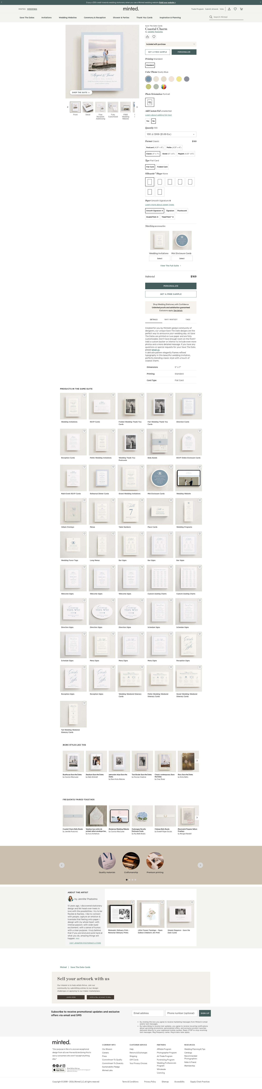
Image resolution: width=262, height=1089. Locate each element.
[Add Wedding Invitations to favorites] (84, 395)
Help (131, 1049)
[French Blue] (186, 79)
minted (22, 9)
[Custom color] (163, 86)
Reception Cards (68, 458)
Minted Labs (107, 1070)
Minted (63, 967)
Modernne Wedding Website (119, 829)
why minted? (170, 319)
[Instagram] (64, 1065)
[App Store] (58, 1071)
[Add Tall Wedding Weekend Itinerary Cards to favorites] (84, 703)
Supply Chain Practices (200, 1081)
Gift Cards (134, 1059)
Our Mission (107, 1049)
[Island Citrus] (179, 79)
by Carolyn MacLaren (70, 777)
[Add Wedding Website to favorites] (199, 466)
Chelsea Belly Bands (162, 829)
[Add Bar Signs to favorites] (142, 533)
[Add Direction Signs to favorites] (84, 600)
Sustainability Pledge (111, 1066)
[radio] (150, 65)
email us (156, 350)
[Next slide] (137, 107)
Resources (189, 1045)
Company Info (109, 1045)
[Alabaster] (156, 79)
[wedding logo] (131, 8)
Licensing (161, 1072)
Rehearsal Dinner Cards (99, 494)
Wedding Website (183, 494)
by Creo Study (160, 779)
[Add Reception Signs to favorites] (199, 633)
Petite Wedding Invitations (100, 458)
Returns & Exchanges (138, 1052)
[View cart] (241, 9)
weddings (32, 9)
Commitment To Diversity (112, 1063)
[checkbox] (160, 258)
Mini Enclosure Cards (156, 494)
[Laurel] (156, 86)
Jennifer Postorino (155, 32)
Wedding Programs (184, 527)
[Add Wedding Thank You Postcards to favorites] (142, 431)
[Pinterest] (57, 1065)
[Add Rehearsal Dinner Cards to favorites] (113, 466)
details (154, 319)
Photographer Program (167, 1052)
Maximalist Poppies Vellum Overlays (187, 830)
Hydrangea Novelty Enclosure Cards (139, 830)
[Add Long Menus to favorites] (113, 533)
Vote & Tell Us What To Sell (100, 997)
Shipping (133, 1056)
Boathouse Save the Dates (72, 774)
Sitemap (165, 1081)
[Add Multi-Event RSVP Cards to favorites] (84, 466)
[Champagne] (171, 79)
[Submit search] (211, 17)
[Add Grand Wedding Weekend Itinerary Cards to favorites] (199, 667)
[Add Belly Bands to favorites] (171, 431)
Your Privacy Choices (138, 1063)
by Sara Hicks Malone (117, 779)
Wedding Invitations (69, 422)
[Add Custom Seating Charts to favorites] (171, 567)
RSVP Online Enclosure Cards (188, 458)
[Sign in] (229, 9)
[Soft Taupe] (163, 79)
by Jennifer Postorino (70, 831)
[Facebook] (54, 1065)
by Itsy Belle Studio (138, 833)
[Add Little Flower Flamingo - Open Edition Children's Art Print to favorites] (162, 902)
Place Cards (152, 527)
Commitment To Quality (112, 1059)
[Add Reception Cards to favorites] (84, 431)
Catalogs (188, 1052)
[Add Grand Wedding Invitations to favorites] (142, 466)
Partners (161, 1045)
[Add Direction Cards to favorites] (199, 395)
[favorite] (154, 37)
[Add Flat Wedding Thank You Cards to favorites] (171, 395)
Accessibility (179, 1081)
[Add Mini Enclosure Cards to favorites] (171, 466)
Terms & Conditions (130, 1081)
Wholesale (161, 1069)
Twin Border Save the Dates (142, 774)
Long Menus (95, 560)
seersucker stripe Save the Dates (118, 775)
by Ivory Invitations (92, 833)
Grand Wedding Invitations (129, 494)
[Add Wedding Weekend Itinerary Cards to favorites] (142, 667)
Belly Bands (152, 458)
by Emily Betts (183, 777)
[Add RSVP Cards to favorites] (113, 395)
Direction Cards (182, 422)
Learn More (71, 997)
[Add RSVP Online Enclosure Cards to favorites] (199, 431)
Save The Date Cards (153, 26)
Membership (189, 1065)
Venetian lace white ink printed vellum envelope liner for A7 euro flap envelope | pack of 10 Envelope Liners (96, 830)
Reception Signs (183, 661)
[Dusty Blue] (148, 79)
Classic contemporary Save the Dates (164, 775)
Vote (222, 9)
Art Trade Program (164, 1056)
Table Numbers (125, 527)
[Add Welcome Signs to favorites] (84, 567)
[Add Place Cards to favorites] (171, 500)
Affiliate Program (164, 1049)
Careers (105, 1052)
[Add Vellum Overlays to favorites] (84, 500)
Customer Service (138, 1045)
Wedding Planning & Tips (194, 1049)
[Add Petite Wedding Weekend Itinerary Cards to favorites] (171, 667)
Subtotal (150, 276)
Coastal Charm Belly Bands (73, 829)
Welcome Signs (67, 594)
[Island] (148, 86)
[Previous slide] (68, 107)
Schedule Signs (154, 627)
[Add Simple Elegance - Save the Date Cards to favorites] (192, 902)
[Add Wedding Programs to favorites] (199, 500)
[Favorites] (235, 9)
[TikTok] (60, 1065)
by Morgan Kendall (184, 833)
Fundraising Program (166, 1059)
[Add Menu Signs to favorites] (113, 633)
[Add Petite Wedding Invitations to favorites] (113, 431)
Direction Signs (67, 627)
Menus (92, 527)
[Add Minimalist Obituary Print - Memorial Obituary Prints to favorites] (132, 902)
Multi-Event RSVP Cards (71, 494)
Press (104, 1056)
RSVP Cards (95, 422)
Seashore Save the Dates (95, 774)
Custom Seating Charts (157, 594)
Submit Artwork (211, 9)
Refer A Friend (190, 1062)
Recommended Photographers (190, 1057)
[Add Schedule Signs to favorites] (171, 600)
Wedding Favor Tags (69, 560)
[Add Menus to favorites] (113, 500)
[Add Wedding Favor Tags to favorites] (84, 533)
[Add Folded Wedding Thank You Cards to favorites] (142, 395)
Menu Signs (94, 661)
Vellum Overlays (67, 527)
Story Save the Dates (185, 774)
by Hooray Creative (139, 777)
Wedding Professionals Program (166, 1064)
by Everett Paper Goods (163, 831)
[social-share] (147, 37)
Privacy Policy (150, 1081)
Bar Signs (122, 560)
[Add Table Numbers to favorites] (142, 500)
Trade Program (197, 9)
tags (188, 319)
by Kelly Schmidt (92, 777)
